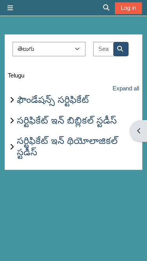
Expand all (126, 88)
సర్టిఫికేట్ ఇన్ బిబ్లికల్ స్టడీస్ (67, 120)
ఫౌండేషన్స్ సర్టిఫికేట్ (53, 99)
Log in (128, 7)
